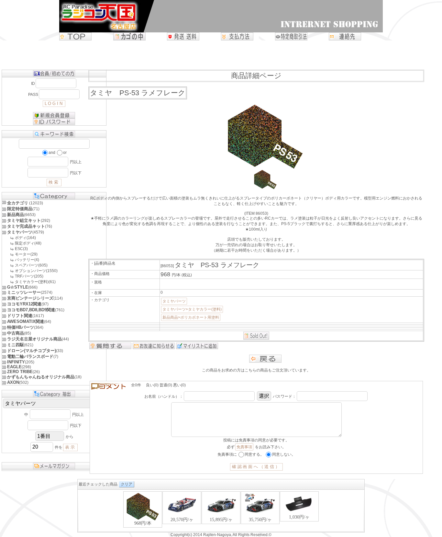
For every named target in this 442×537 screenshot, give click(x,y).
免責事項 (244, 447)
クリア (126, 484)
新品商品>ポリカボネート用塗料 (190, 317)
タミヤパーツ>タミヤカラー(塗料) (192, 309)
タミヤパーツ (174, 301)
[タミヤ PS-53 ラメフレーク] (265, 188)
